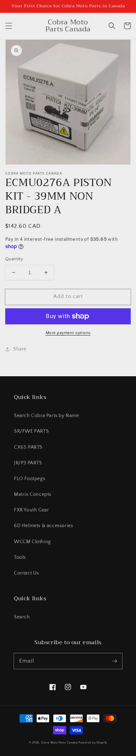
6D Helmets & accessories (43, 526)
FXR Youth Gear (31, 510)
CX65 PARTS (28, 447)
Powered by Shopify (92, 742)
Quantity (14, 258)
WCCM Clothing (32, 542)
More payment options (68, 333)
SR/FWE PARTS (31, 431)
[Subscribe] (114, 661)
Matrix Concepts (32, 494)
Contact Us (26, 573)
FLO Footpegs (29, 478)
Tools (20, 557)
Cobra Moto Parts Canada (59, 742)
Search (22, 617)
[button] (8, 25)
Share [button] (20, 349)
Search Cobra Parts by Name (46, 415)
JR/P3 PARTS (28, 463)
